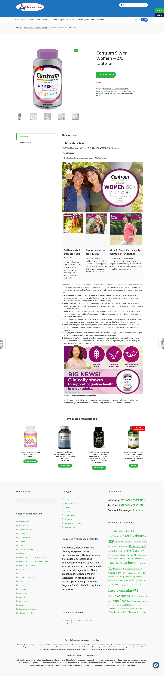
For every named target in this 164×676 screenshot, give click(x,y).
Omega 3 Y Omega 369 (27, 577)
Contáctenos (102, 20)
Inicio (17, 20)
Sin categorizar (24, 601)
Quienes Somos (27, 20)
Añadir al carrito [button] (30, 461)
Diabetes (22, 541)
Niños (21, 573)
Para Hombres (24, 585)
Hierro (134, 91)
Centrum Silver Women (116, 91)
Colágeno (116, 546)
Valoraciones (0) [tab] (25, 143)
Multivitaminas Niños (27, 565)
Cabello (118, 542)
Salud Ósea (122, 601)
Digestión (22, 545)
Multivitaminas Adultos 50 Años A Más (36, 28)
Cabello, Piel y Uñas (26, 529)
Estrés (115, 555)
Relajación (125, 580)
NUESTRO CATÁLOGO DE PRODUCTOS (78, 620)
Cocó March (23, 533)
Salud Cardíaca (122, 596)
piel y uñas (137, 577)
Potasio (98, 96)
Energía (132, 550)
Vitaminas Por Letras (26, 613)
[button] (76, 50)
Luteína (106, 93)
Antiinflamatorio (117, 536)
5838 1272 (139, 500)
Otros (21, 581)
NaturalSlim (23, 569)
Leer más (134, 465)
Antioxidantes (24, 525)
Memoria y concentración (132, 569)
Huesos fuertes (118, 563)
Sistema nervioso (120, 605)
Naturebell (131, 573)
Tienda (38, 20)
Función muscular (121, 558)
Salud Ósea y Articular (27, 593)
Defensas (127, 91)
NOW (141, 573)
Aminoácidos (24, 522)
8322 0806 (126, 500)
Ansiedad (114, 531)
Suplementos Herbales (27, 609)
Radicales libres (114, 580)
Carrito (45, 20)
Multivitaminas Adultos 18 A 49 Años (32, 557)
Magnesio (113, 93)
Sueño (21, 605)
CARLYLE (128, 542)
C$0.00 (138, 20)
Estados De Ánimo (26, 549)
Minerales (22, 553)
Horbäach (137, 558)
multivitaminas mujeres (125, 93)
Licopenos (99, 93)
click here (137, 510)
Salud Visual (23, 597)
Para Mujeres (23, 589)
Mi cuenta (70, 20)
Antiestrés (127, 531)
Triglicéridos (126, 608)
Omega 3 (124, 576)
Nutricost (113, 577)
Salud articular (125, 585)
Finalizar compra (57, 20)
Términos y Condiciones (86, 20)
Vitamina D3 (122, 612)
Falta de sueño (128, 555)
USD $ (158, 15)
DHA (125, 546)
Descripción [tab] (23, 137)
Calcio (105, 91)
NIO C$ (158, 10)
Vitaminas (136, 612)
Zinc (143, 612)
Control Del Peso (25, 537)
